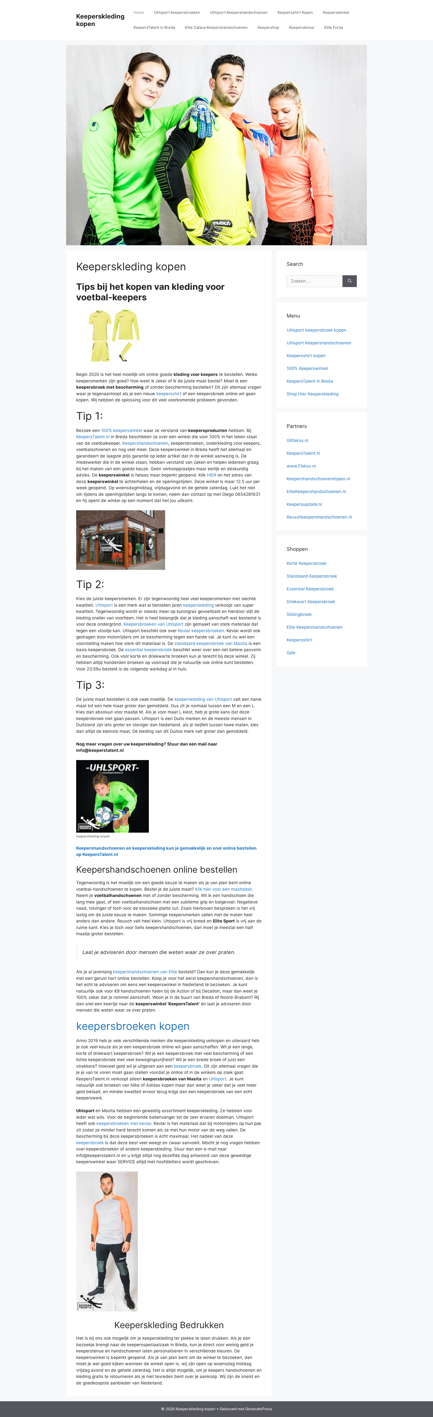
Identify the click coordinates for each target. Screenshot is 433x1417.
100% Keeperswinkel (307, 368)
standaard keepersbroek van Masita (210, 643)
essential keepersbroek (148, 649)
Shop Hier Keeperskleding (313, 393)
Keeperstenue (301, 27)
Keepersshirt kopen (306, 355)
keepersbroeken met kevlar (123, 1123)
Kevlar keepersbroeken (201, 630)
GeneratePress (258, 1408)
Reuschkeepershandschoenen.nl (319, 517)
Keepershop (268, 27)
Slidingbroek (299, 614)
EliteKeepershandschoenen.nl (316, 491)
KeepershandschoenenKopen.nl (318, 478)
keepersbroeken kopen (133, 1026)
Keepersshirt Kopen (295, 12)
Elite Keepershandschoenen (315, 627)
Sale (291, 652)
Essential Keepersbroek (310, 588)
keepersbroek (187, 1066)
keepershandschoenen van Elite (145, 971)
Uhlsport (104, 605)
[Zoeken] (350, 281)
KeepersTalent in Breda (154, 27)
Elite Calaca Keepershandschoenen (216, 27)
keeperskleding (198, 605)
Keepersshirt (299, 639)
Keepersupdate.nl (304, 504)
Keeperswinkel (336, 12)
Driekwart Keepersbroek (311, 601)
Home (139, 12)
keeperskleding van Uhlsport (203, 699)
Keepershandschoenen (145, 443)
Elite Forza (333, 27)
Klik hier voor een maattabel (223, 889)
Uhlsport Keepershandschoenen (239, 12)
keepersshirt (168, 393)
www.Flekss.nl (301, 465)
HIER (211, 475)
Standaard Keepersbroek (312, 576)
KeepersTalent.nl (93, 436)
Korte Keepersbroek (307, 563)
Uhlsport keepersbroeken (177, 12)
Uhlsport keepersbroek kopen (316, 330)
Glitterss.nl (297, 440)
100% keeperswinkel (121, 430)
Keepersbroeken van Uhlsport (153, 624)
